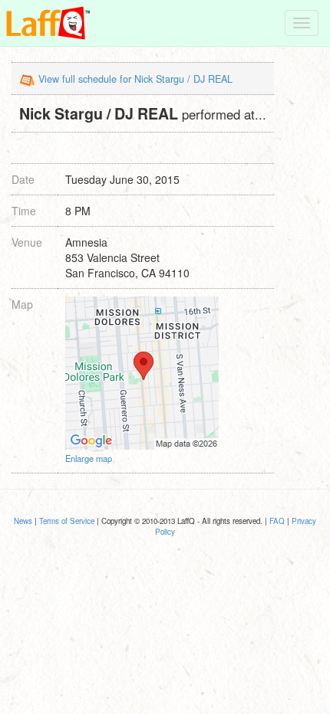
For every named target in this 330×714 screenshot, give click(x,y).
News (23, 521)
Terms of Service (66, 521)
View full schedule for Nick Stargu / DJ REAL (135, 79)
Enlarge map (88, 458)
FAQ (277, 521)
